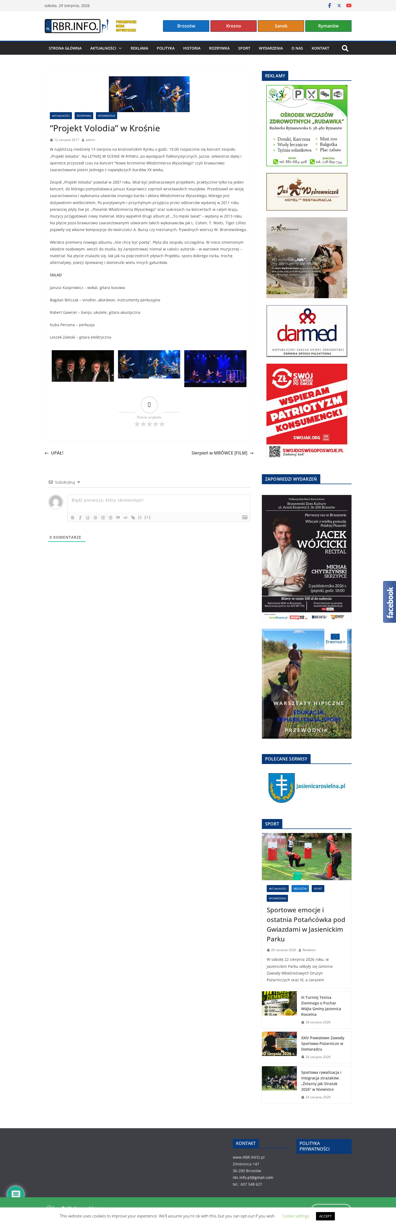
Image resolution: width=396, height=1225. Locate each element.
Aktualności (103, 48)
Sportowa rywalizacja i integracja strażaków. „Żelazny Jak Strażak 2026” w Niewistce (321, 1081)
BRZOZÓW (300, 888)
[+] (148, 517)
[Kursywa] (80, 517)
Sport (244, 48)
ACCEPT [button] (325, 1216)
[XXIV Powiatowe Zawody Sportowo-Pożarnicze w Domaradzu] (279, 1047)
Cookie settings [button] (295, 1216)
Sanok (281, 26)
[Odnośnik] (133, 517)
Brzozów (186, 26)
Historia (191, 48)
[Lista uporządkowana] (103, 517)
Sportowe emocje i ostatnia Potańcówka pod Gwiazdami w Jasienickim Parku (306, 924)
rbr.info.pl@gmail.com (253, 1177)
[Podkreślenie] (88, 517)
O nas (297, 48)
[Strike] (95, 517)
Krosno (233, 26)
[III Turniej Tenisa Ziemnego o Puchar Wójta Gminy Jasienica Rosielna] (279, 1009)
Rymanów (328, 26)
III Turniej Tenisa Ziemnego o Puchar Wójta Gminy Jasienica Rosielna (321, 1006)
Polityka (166, 48)
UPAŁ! (57, 453)
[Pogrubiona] (73, 517)
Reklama (139, 48)
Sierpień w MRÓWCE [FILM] (219, 453)
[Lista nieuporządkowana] (110, 517)
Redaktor (309, 950)
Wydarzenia (271, 48)
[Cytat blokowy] (118, 517)
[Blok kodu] (125, 517)
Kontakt (320, 48)
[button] (119, 48)
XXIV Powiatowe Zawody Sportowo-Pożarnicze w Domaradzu (322, 1043)
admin (90, 139)
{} (140, 517)
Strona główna (65, 48)
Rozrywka (219, 48)
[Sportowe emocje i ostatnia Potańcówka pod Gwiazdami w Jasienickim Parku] (307, 856)
